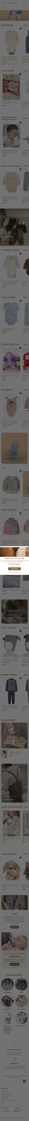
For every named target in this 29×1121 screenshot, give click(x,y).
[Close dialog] (28, 547)
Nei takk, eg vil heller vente (14, 572)
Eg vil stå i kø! (14, 568)
